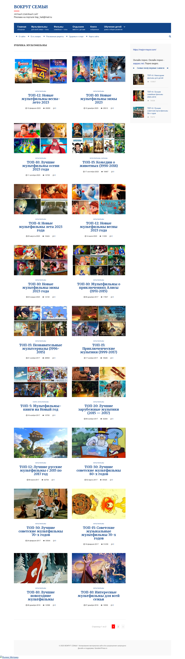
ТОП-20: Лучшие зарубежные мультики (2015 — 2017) (98, 409)
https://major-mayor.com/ (144, 49)
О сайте (22, 36)
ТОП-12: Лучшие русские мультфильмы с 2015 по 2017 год (40, 470)
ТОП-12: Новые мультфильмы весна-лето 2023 (41, 98)
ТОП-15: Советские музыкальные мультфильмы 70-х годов (98, 533)
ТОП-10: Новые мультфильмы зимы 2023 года (40, 287)
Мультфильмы (40, 28)
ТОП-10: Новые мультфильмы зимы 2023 (98, 98)
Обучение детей (113, 28)
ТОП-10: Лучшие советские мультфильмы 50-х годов (157, 111)
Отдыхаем (79, 28)
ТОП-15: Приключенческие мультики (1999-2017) (98, 348)
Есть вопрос (36, 36)
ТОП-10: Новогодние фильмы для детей (155, 76)
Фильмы (60, 28)
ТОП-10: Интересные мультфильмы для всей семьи (99, 595)
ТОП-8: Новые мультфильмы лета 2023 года (40, 226)
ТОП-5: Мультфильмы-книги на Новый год (40, 408)
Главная (21, 28)
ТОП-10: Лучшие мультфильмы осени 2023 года (40, 165)
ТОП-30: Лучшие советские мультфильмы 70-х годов (41, 531)
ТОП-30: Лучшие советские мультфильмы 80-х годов (99, 470)
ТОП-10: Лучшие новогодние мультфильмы (41, 595)
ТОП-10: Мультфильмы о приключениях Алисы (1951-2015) (98, 287)
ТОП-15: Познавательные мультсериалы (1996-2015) (40, 348)
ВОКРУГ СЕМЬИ (31, 6)
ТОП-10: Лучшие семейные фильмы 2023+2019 (155, 94)
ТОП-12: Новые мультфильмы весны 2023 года (98, 226)
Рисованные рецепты (55, 36)
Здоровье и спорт (76, 36)
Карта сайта (94, 36)
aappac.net (138, 63)
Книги (94, 28)
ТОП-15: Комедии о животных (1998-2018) (99, 164)
